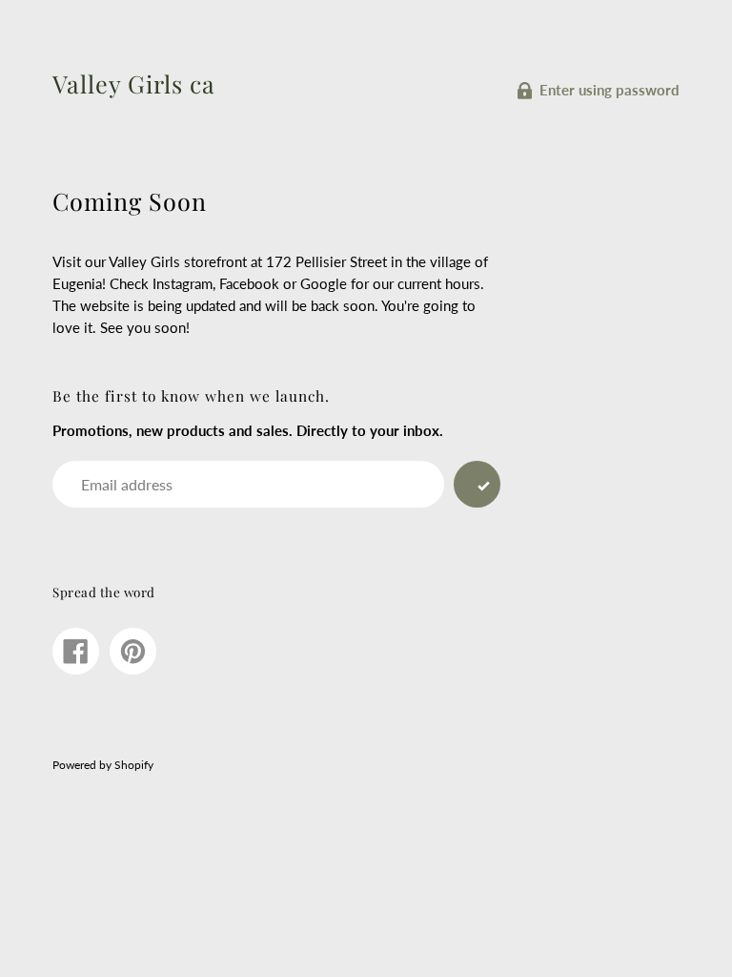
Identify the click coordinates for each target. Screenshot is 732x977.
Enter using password (609, 89)
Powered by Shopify (102, 765)
